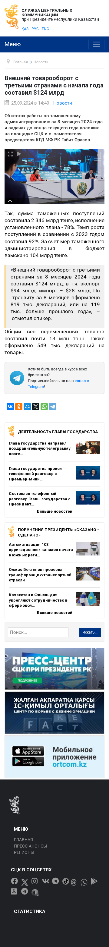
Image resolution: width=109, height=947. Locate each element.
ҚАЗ (24, 29)
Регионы (24, 852)
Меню (13, 44)
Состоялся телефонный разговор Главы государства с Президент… (40, 498)
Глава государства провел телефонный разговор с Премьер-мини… (35, 473)
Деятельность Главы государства (58, 431)
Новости (62, 103)
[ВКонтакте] (10, 406)
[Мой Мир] (27, 406)
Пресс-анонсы (30, 846)
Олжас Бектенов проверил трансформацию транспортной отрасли (40, 574)
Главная (23, 839)
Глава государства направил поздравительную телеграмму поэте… (40, 448)
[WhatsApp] (44, 406)
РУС (35, 29)
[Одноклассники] (18, 406)
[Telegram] (52, 406)
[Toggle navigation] (96, 44)
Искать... (89, 632)
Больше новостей (54, 511)
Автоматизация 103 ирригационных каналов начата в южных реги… (41, 549)
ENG (45, 29)
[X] (35, 406)
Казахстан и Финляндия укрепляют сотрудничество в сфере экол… (38, 600)
